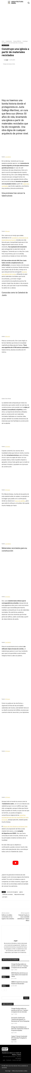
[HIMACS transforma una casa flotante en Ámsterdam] (6, 984)
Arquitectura (9, 41)
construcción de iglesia (12, 892)
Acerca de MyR (16, 1060)
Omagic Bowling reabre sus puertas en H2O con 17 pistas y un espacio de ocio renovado (19, 965)
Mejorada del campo (19, 894)
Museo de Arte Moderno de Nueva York (15, 826)
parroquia (4, 896)
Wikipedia (7, 231)
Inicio (3, 41)
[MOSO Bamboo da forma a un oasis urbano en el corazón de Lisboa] (6, 975)
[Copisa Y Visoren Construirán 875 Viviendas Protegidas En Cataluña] (6, 1038)
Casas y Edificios (17, 41)
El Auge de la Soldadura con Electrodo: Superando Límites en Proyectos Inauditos (20, 1028)
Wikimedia (7, 336)
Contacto (8, 1060)
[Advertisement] (15, 22)
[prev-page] (3, 990)
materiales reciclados (7, 894)
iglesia (21, 892)
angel (6, 59)
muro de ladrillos (20, 501)
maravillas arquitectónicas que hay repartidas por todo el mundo (15, 817)
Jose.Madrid (8, 156)
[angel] (3, 60)
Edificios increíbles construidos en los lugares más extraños (8, 916)
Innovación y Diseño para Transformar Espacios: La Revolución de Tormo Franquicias (20, 1019)
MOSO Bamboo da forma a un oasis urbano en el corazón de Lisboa (19, 974)
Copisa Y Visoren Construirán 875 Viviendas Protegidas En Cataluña (19, 1038)
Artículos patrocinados (9, 1056)
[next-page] (5, 990)
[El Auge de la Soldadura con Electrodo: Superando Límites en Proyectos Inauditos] (6, 1029)
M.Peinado (7, 446)
